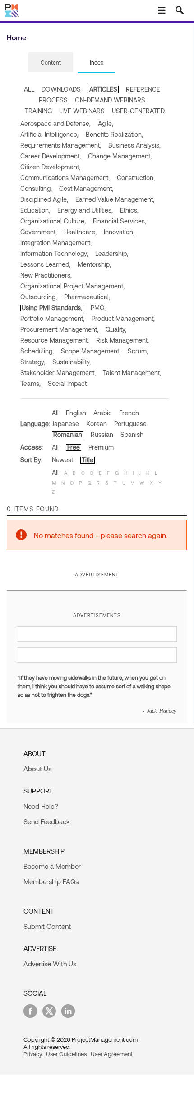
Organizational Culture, (53, 221)
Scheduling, (37, 351)
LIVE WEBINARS (82, 111)
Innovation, (119, 232)
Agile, (105, 123)
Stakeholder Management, (58, 372)
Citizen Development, (50, 167)
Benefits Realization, (114, 134)
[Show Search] (179, 10)
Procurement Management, (59, 329)
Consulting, (36, 188)
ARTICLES (103, 89)
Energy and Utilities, (85, 210)
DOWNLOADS (61, 89)
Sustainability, (71, 362)
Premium (101, 447)
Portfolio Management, (52, 318)
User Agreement (112, 1054)
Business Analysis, (134, 145)
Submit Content (47, 926)
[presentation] (50, 62)
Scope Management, (90, 351)
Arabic (102, 413)
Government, (38, 232)
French (129, 413)
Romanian (67, 434)
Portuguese (130, 423)
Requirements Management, (60, 145)
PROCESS (53, 100)
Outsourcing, (38, 297)
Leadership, (111, 253)
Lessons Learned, (45, 264)
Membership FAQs (51, 881)
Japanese (65, 423)
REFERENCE (143, 89)
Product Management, (123, 318)
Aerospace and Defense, (55, 123)
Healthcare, (80, 232)
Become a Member (52, 866)
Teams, (30, 383)
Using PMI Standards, (52, 307)
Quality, (116, 329)
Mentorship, (94, 264)
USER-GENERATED (138, 111)
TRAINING (38, 111)
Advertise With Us (49, 964)
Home (16, 37)
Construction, (136, 177)
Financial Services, (119, 221)
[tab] (50, 62)
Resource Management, (54, 340)
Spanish (131, 434)
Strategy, (32, 362)
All (55, 413)
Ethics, (129, 210)
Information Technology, (54, 253)
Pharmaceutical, (87, 297)
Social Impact (67, 383)
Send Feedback (46, 821)
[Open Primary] (161, 10)
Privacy (32, 1054)
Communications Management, (65, 177)
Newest (62, 460)
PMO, (98, 307)
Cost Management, (86, 188)
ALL (29, 89)
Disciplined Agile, (44, 199)
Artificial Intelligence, (49, 134)
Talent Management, (132, 372)
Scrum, (138, 351)
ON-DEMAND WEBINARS (110, 100)
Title (87, 460)
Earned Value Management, (114, 199)
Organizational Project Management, (72, 286)
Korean (96, 423)
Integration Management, (56, 242)
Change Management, (120, 156)
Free (73, 447)
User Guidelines (66, 1054)
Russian (102, 434)
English (76, 413)
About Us (37, 769)
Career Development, (50, 156)
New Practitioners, (46, 275)
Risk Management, (122, 340)
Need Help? (40, 806)
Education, (35, 210)
